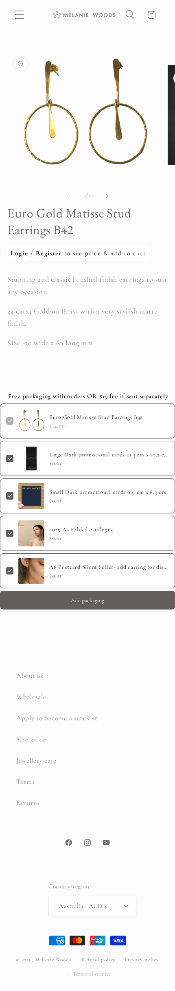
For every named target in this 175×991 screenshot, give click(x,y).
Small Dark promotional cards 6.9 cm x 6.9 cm (108, 492)
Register (49, 253)
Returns (28, 802)
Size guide (31, 739)
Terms (25, 781)
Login (19, 253)
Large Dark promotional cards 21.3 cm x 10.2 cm (109, 454)
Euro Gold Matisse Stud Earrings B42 (96, 417)
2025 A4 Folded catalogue (81, 529)
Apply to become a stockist (57, 718)
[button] (20, 15)
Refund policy (98, 959)
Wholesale (31, 697)
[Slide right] (107, 196)
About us (30, 675)
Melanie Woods (53, 959)
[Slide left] (68, 196)
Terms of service (92, 974)
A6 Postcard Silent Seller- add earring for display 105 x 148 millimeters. (109, 566)
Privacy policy (142, 959)
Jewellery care (36, 760)
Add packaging (87, 600)
